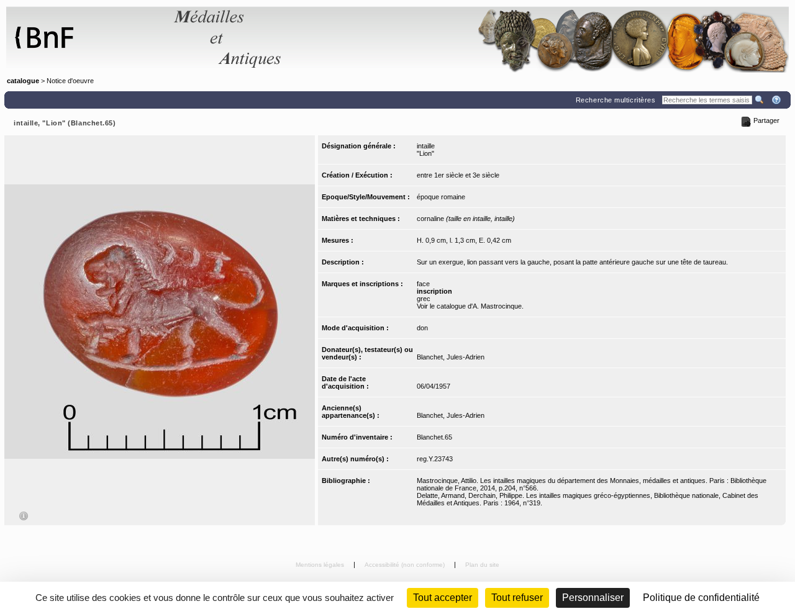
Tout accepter (442, 597)
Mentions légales (321, 564)
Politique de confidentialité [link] (701, 597)
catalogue (23, 80)
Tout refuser (517, 597)
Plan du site (482, 564)
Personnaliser (593, 597)
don (422, 328)
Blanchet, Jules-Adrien (450, 357)
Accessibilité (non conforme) (406, 564)
